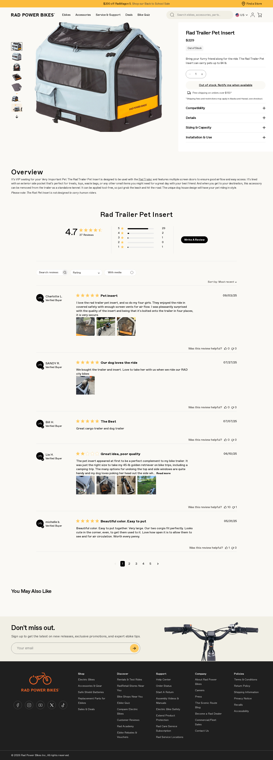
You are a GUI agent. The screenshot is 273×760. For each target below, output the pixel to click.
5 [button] (150, 564)
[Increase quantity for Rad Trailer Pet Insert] (203, 74)
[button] (66, 15)
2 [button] (129, 564)
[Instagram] (29, 705)
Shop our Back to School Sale (151, 3)
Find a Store (254, 3)
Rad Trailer (145, 179)
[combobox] (221, 281)
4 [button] (143, 564)
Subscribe (134, 648)
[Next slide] (17, 116)
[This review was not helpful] (232, 348)
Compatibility (195, 108)
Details (191, 118)
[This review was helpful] (225, 348)
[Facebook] (18, 705)
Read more (163, 473)
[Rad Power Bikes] (33, 15)
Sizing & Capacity (198, 127)
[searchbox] (48, 272)
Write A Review (194, 239)
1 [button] (122, 564)
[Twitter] (52, 705)
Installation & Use (199, 137)
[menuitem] (66, 15)
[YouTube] (40, 705)
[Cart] (259, 15)
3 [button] (136, 564)
